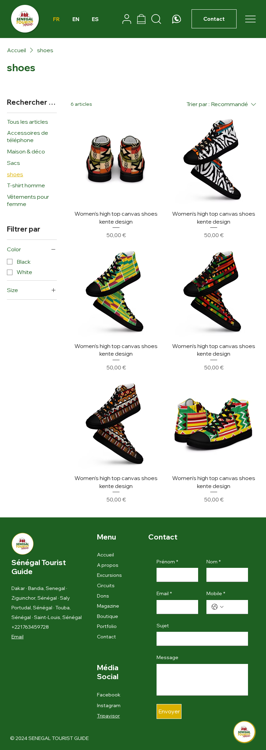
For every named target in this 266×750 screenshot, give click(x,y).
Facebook (109, 695)
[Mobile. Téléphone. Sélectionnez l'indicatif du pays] (217, 607)
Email (17, 637)
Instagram (109, 705)
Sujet (163, 625)
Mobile (215, 593)
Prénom (167, 562)
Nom (213, 562)
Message (167, 657)
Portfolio (107, 626)
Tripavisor (108, 716)
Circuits (106, 585)
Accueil (105, 555)
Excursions (109, 575)
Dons (103, 596)
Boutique (107, 616)
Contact (106, 637)
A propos (107, 565)
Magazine (108, 606)
